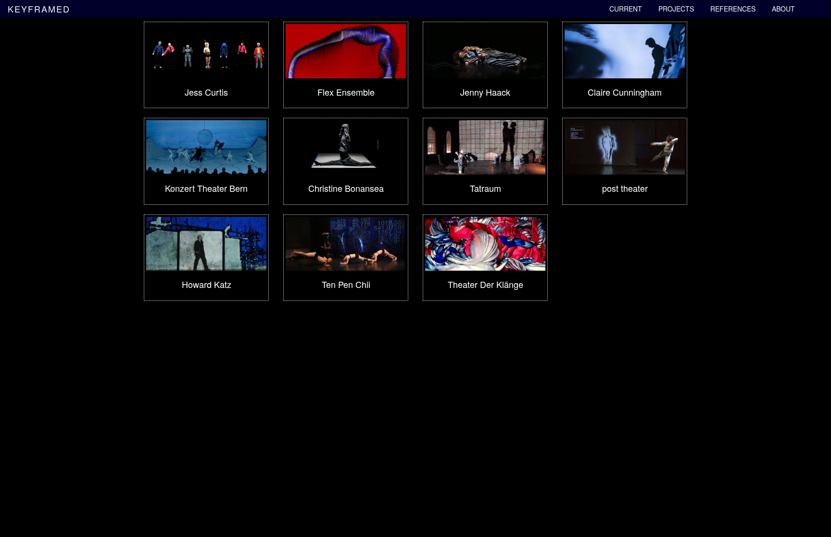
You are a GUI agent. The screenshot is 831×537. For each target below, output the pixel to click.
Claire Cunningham (625, 92)
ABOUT (783, 8)
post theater (625, 188)
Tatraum (485, 188)
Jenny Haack (485, 92)
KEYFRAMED (39, 7)
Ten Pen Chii (346, 284)
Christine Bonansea (346, 188)
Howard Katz (206, 284)
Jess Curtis (206, 92)
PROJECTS (676, 8)
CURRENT (625, 8)
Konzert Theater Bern (206, 188)
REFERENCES (732, 8)
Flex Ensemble (346, 92)
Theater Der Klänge (485, 284)
